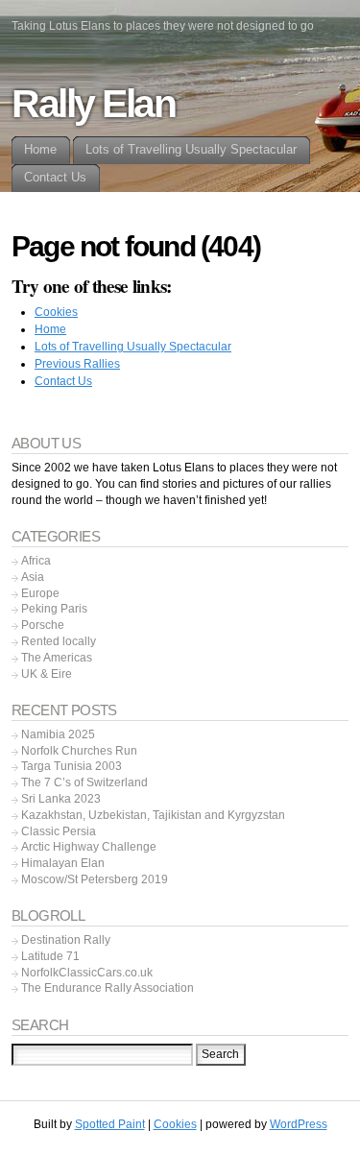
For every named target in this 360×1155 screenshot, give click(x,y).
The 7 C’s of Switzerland (84, 782)
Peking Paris (54, 608)
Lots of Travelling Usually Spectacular (133, 346)
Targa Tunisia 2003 (71, 766)
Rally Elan (94, 104)
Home (50, 329)
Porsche (42, 625)
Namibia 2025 (58, 734)
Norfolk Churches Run (79, 751)
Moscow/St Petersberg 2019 (94, 879)
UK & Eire (46, 674)
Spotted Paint (110, 1124)
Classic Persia (58, 831)
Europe (40, 593)
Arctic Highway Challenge (88, 847)
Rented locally (58, 641)
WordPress (298, 1124)
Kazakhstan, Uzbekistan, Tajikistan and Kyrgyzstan (153, 815)
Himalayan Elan (63, 863)
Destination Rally (65, 940)
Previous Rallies (77, 364)
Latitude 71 (50, 956)
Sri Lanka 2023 (61, 799)
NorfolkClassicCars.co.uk (87, 972)
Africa (36, 560)
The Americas (56, 657)
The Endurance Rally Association (107, 988)
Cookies (56, 312)
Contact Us (63, 381)
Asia (32, 577)
